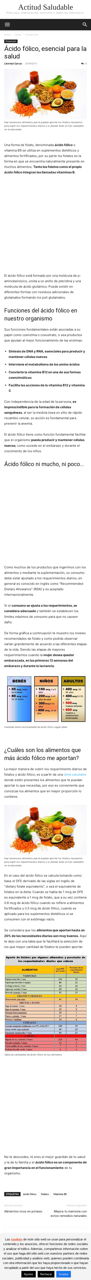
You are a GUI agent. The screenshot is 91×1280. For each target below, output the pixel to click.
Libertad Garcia (13, 63)
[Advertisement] (45, 226)
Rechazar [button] (46, 1274)
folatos (45, 1194)
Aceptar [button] (63, 1274)
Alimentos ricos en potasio (23, 1211)
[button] (7, 24)
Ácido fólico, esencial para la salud (45, 52)
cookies (16, 1239)
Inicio (7, 34)
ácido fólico (29, 1194)
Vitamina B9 (60, 1194)
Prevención (32, 34)
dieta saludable (74, 774)
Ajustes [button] (28, 1274)
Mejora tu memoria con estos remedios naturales (69, 1214)
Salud (18, 34)
